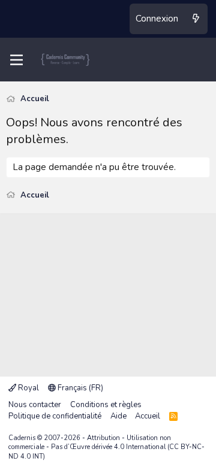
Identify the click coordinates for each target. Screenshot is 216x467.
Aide (118, 416)
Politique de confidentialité (54, 416)
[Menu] (16, 60)
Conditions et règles (106, 404)
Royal (27, 388)
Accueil (147, 416)
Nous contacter (34, 404)
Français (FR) (79, 388)
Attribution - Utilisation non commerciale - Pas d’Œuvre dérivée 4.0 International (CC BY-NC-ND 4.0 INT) (106, 447)
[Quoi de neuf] (196, 19)
